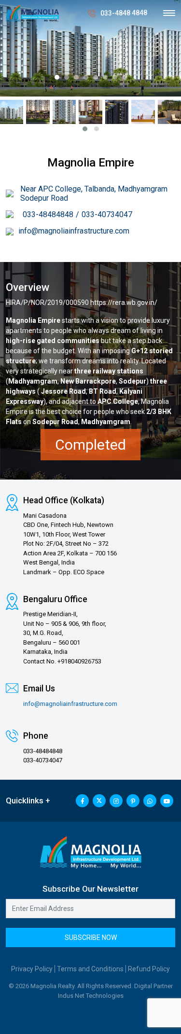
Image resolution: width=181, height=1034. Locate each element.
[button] (57, 77)
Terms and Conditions (90, 969)
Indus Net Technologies (91, 995)
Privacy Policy (32, 969)
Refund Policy (149, 969)
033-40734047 (107, 214)
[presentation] (16, 61)
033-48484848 (48, 214)
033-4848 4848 (123, 13)
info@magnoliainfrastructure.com (73, 230)
